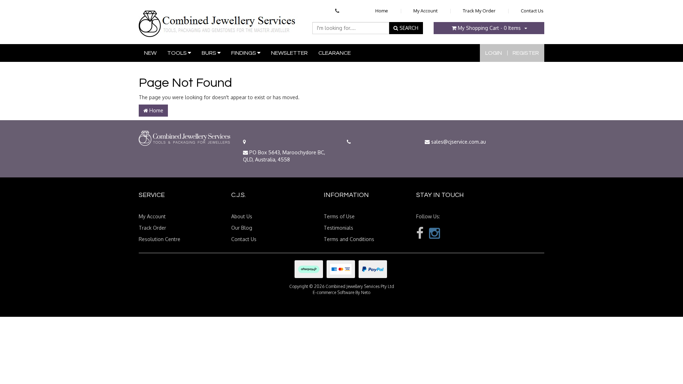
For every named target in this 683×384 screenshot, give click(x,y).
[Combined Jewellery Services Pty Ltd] (218, 18)
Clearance (334, 53)
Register (526, 53)
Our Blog (241, 228)
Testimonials (338, 228)
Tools (177, 53)
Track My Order (479, 11)
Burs (209, 53)
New (150, 53)
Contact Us (532, 11)
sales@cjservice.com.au (458, 142)
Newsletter (289, 53)
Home (381, 11)
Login (493, 53)
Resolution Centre (159, 239)
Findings (244, 53)
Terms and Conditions (349, 239)
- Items (489, 28)
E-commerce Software (333, 292)
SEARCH (408, 28)
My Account (425, 11)
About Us (241, 216)
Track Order (152, 228)
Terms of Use (339, 216)
